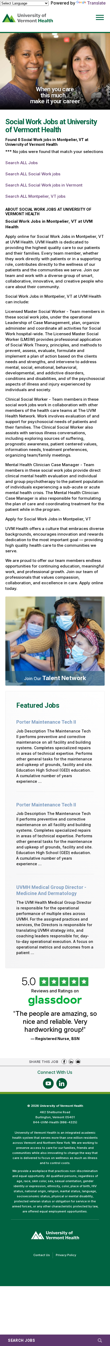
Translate (96, 3)
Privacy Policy (67, 1255)
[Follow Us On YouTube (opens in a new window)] (48, 1083)
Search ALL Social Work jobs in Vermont (43, 185)
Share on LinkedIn (71, 1061)
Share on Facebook (64, 1061)
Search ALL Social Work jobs (32, 173)
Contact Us (43, 1255)
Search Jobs (21, 1340)
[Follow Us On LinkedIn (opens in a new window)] (62, 1083)
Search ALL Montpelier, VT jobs (35, 196)
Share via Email (78, 1061)
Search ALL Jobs (21, 162)
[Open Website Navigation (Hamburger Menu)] (98, 13)
